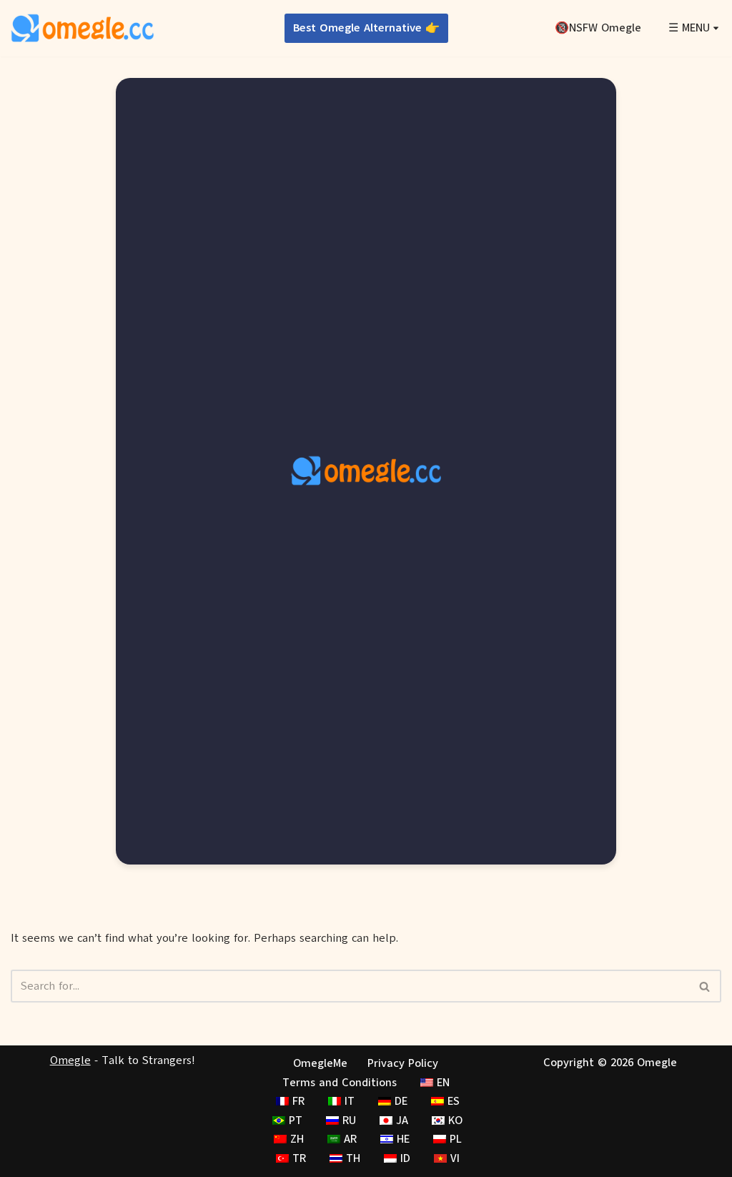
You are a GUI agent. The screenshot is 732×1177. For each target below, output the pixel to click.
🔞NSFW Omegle (598, 28)
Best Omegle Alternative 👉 (366, 28)
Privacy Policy (402, 1063)
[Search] (705, 986)
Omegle (70, 1060)
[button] (715, 28)
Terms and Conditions (339, 1082)
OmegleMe (320, 1063)
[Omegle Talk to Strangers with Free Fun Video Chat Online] (82, 28)
